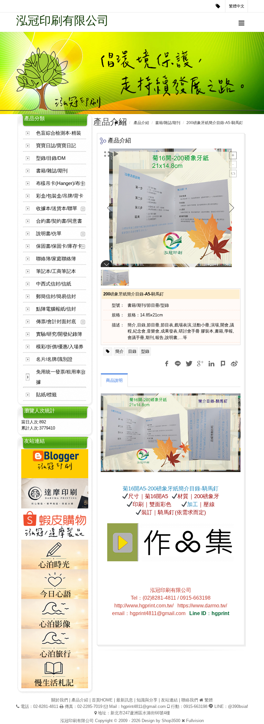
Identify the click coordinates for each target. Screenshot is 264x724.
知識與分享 (147, 700)
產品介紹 (141, 123)
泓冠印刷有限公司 (62, 20)
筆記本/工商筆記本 (56, 271)
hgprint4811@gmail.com (143, 706)
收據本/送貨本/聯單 (56, 208)
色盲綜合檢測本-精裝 (58, 133)
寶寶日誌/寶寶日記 (56, 145)
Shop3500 (171, 720)
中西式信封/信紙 (53, 283)
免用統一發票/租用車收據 (61, 377)
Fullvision (195, 720)
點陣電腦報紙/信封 (56, 309)
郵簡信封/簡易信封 (56, 296)
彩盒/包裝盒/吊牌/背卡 (59, 195)
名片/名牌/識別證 (54, 359)
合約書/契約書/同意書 (59, 221)
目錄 (132, 351)
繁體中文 (236, 6)
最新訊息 (124, 700)
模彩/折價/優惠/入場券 (59, 346)
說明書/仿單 (48, 233)
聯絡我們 (189, 700)
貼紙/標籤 (46, 394)
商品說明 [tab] (114, 380)
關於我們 (59, 700)
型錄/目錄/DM (51, 158)
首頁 (123, 123)
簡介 (119, 351)
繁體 (208, 700)
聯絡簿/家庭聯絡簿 (56, 258)
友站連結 (169, 700)
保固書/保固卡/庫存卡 (59, 246)
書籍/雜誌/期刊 (52, 170)
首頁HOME (102, 700)
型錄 (145, 351)
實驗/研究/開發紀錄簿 (59, 334)
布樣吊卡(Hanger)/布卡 (60, 183)
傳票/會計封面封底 (56, 321)
